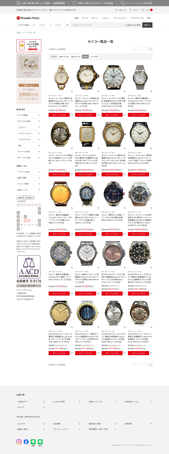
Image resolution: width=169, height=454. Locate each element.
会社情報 (56, 423)
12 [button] (146, 49)
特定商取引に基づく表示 (98, 429)
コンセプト (21, 423)
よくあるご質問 (59, 401)
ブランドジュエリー (120, 18)
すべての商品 (22, 115)
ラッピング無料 (23, 183)
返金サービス (22, 190)
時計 (149, 18)
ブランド (85, 18)
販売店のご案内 (95, 423)
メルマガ (20, 407)
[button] (151, 49)
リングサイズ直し (23, 171)
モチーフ (94, 18)
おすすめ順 (94, 56)
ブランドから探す (23, 151)
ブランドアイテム (137, 18)
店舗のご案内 (22, 429)
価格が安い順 (64, 56)
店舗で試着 (21, 177)
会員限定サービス (131, 401)
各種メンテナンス (95, 401)
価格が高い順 (75, 56)
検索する (147, 25)
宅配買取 (128, 423)
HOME (18, 32)
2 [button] (137, 49)
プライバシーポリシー (61, 429)
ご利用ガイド (22, 401)
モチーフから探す (24, 157)
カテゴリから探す (24, 121)
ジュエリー (106, 18)
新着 (76, 18)
